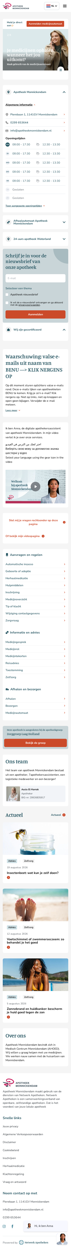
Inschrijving (13, 592)
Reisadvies (12, 663)
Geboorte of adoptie (18, 571)
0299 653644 (19, 122)
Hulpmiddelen (14, 585)
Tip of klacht (13, 606)
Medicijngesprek (16, 642)
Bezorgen (12, 706)
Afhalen (11, 699)
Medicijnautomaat (17, 713)
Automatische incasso (19, 564)
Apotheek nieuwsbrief (24, 294)
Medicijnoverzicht (16, 599)
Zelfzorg (11, 677)
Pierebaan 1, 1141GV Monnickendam (33, 114)
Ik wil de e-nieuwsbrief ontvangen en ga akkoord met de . (36, 303)
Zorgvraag (12, 620)
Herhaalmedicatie (17, 578)
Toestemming (14, 670)
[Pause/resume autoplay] (60, 70)
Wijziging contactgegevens (23, 613)
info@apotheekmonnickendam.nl (31, 131)
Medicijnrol (12, 649)
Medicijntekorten (16, 656)
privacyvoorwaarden (29, 305)
